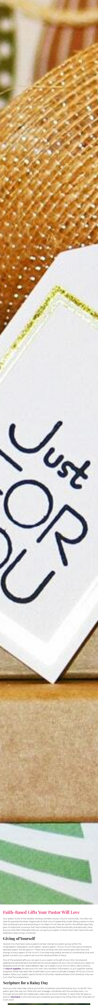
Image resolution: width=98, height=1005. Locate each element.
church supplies (13, 969)
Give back (15, 997)
